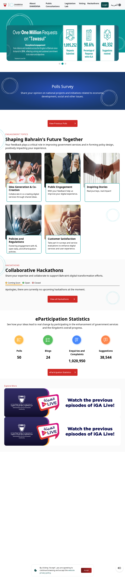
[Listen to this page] (119, 568)
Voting (82, 3)
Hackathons (93, 3)
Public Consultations (53, 5)
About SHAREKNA (35, 5)
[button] (59, 64)
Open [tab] (27, 282)
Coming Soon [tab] (14, 282)
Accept (86, 570)
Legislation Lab (70, 5)
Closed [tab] (37, 282)
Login (104, 5)
